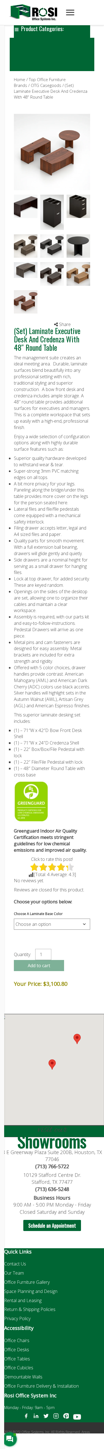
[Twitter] (46, 1418)
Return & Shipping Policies (29, 1309)
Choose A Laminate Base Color (38, 913)
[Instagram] (56, 1418)
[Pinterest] (66, 1418)
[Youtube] (77, 1418)
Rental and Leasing (23, 1300)
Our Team (14, 1273)
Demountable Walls (23, 1377)
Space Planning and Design (30, 1291)
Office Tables (17, 1359)
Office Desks (16, 1350)
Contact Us (15, 1264)
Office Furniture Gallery (27, 1282)
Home (19, 79)
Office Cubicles (18, 1368)
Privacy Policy (17, 1318)
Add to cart (39, 965)
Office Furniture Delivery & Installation (41, 1386)
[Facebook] (26, 1418)
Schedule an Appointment (52, 1225)
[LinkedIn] (36, 1418)
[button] (77, 1039)
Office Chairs (16, 1340)
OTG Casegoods (46, 85)
